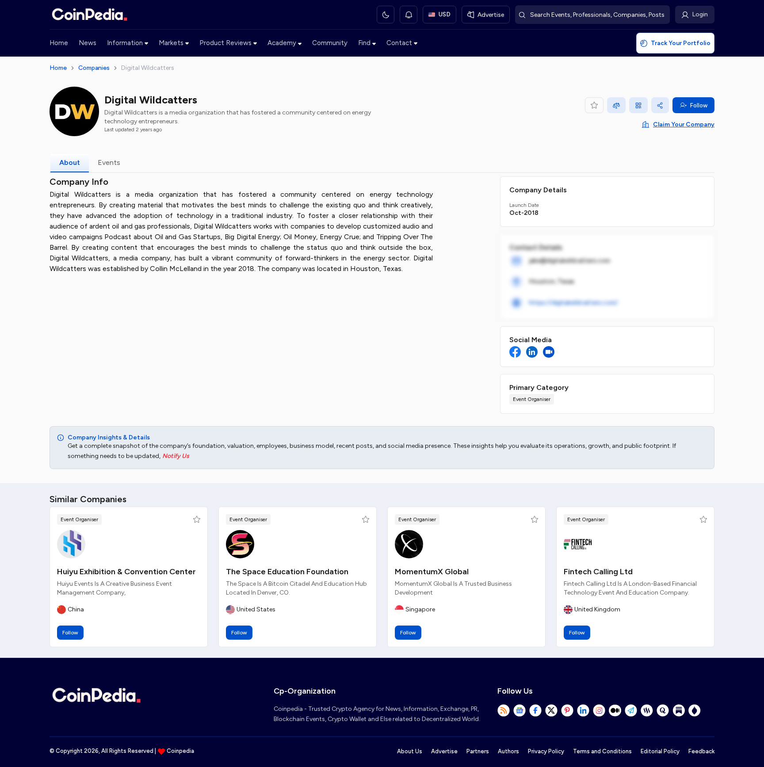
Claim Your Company (683, 124)
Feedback (701, 751)
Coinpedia (180, 751)
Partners (477, 751)
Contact (399, 43)
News (87, 43)
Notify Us (175, 456)
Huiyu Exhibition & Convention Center (126, 571)
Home (59, 43)
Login (700, 14)
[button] (196, 519)
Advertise (444, 751)
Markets (171, 43)
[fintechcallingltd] (578, 544)
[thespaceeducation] (240, 544)
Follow (698, 105)
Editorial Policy (660, 751)
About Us (409, 751)
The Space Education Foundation (287, 571)
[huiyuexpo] (71, 544)
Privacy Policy (546, 751)
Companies (94, 68)
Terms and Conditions (602, 751)
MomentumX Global (432, 571)
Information (125, 43)
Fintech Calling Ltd (598, 571)
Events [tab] (109, 162)
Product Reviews (225, 43)
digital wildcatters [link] (147, 68)
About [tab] (69, 162)
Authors (508, 751)
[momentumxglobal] (409, 544)
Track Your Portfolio (681, 43)
